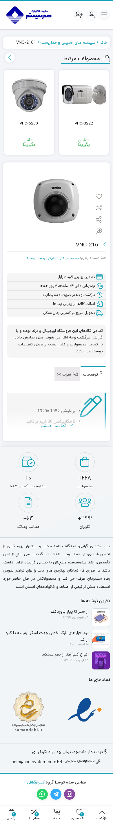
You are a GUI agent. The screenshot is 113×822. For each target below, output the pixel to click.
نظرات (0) (64, 375)
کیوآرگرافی (36, 782)
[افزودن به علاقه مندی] (99, 197)
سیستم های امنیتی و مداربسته (68, 42)
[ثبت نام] (79, 15)
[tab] (93, 373)
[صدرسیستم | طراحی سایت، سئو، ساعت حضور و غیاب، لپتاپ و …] (28, 15)
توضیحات (91, 375)
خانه (103, 42)
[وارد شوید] (91, 15)
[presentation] (10, 57)
